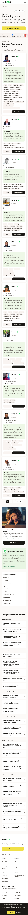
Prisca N (14, 56)
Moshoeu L (14, 375)
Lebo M (13, 286)
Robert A (14, 460)
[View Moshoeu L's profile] (6, 376)
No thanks (18, 912)
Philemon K (14, 242)
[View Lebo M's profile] (6, 288)
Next (18, 501)
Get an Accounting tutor (13, 28)
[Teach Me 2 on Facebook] (3, 854)
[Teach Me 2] (6, 2)
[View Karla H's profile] (6, 333)
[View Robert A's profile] (6, 462)
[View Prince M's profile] (6, 202)
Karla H (13, 332)
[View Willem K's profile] (6, 160)
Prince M (14, 200)
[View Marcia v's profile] (6, 121)
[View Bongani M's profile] (6, 415)
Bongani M (14, 414)
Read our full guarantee (9, 566)
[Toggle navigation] (25, 2)
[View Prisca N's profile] (6, 58)
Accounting (12, 6)
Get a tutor (13, 542)
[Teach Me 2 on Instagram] (9, 854)
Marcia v (14, 119)
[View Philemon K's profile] (6, 243)
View (7, 111)
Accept (11, 912)
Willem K (14, 159)
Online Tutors (5, 6)
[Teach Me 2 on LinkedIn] (6, 854)
